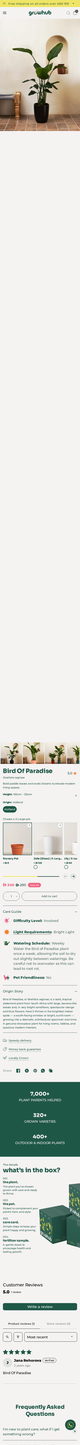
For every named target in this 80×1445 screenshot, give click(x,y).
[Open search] (7, 1337)
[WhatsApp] (43, 1071)
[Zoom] (40, 75)
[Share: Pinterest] (35, 1071)
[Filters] (18, 1337)
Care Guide (12, 912)
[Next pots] (73, 876)
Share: (7, 1070)
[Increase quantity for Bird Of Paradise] (17, 896)
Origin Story (13, 991)
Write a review (40, 1307)
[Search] (68, 13)
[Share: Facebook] (18, 1071)
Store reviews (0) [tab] (58, 1323)
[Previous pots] (65, 876)
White (35, 867)
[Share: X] (27, 1071)
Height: (17, 794)
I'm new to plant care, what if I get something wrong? (31, 1431)
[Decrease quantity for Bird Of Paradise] (6, 896)
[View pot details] (29, 825)
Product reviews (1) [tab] (21, 1323)
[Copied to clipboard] (51, 1071)
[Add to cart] (49, 896)
